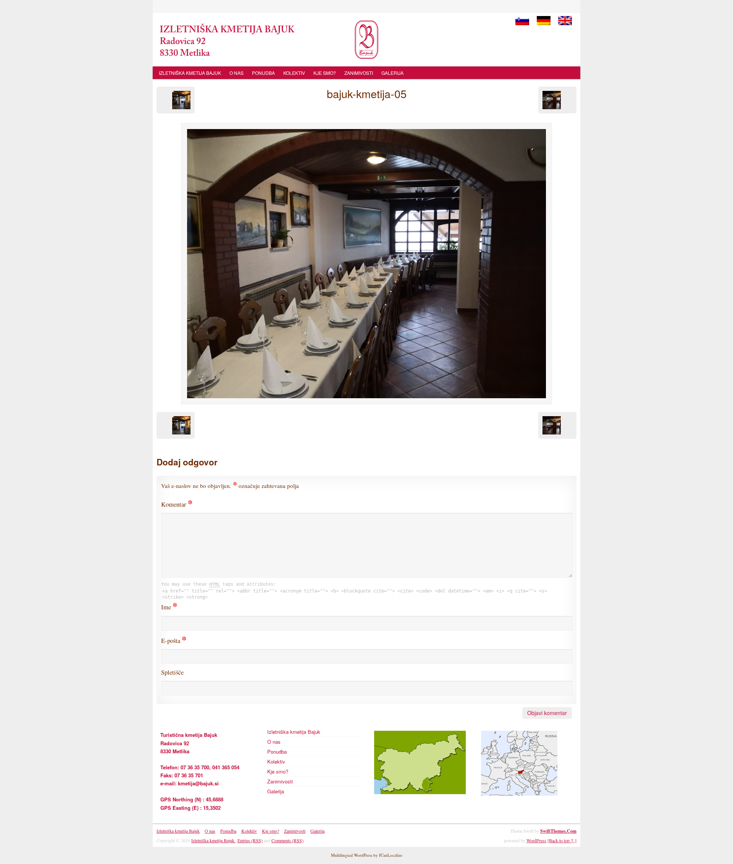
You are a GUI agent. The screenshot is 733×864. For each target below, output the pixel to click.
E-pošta (173, 640)
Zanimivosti (358, 72)
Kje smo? (324, 72)
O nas (236, 72)
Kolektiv (294, 72)
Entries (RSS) (250, 840)
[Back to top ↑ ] (561, 840)
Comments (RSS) (287, 840)
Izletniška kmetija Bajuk (190, 72)
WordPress (536, 840)
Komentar (176, 504)
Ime (169, 607)
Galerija (392, 72)
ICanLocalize (390, 855)
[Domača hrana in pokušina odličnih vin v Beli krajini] (366, 40)
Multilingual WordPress (351, 855)
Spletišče (172, 672)
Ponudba (263, 72)
